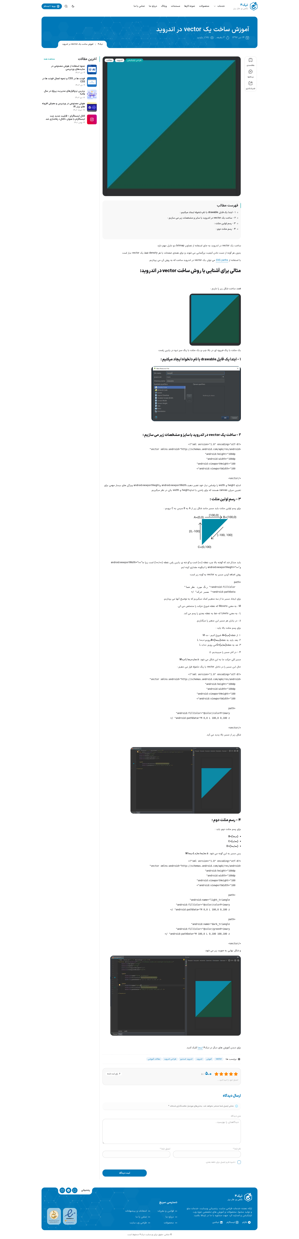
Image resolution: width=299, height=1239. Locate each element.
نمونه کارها (189, 6)
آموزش (209, 1059)
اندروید (120, 60)
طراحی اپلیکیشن (134, 60)
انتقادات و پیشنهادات (136, 1211)
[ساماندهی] (54, 1216)
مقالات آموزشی (154, 1059)
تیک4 (100, 44)
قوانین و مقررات (166, 1211)
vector (219, 1059)
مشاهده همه (49, 59)
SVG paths (222, 260)
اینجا (200, 1048)
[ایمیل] (62, 1190)
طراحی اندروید (170, 1059)
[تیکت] (75, 1190)
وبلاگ (164, 6)
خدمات (221, 6)
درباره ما (153, 6)
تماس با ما (139, 6)
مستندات (175, 6)
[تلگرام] (68, 1190)
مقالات (109, 60)
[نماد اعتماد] (70, 1216)
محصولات (204, 6)
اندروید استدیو (186, 1059)
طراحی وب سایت (138, 1223)
